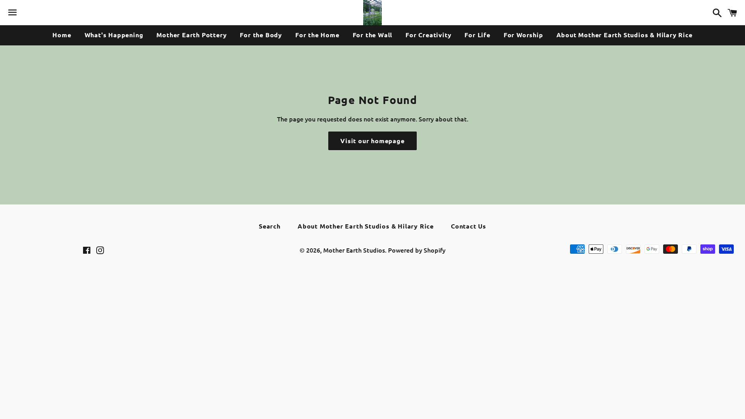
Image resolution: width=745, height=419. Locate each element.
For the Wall (373, 35)
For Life (477, 35)
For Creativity (428, 35)
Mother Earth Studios (354, 250)
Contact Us (468, 226)
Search (270, 226)
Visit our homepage (372, 141)
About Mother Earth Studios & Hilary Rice (624, 35)
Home (61, 35)
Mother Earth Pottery (191, 35)
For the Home (317, 35)
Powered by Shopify (416, 250)
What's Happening (114, 35)
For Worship (523, 35)
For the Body (261, 35)
